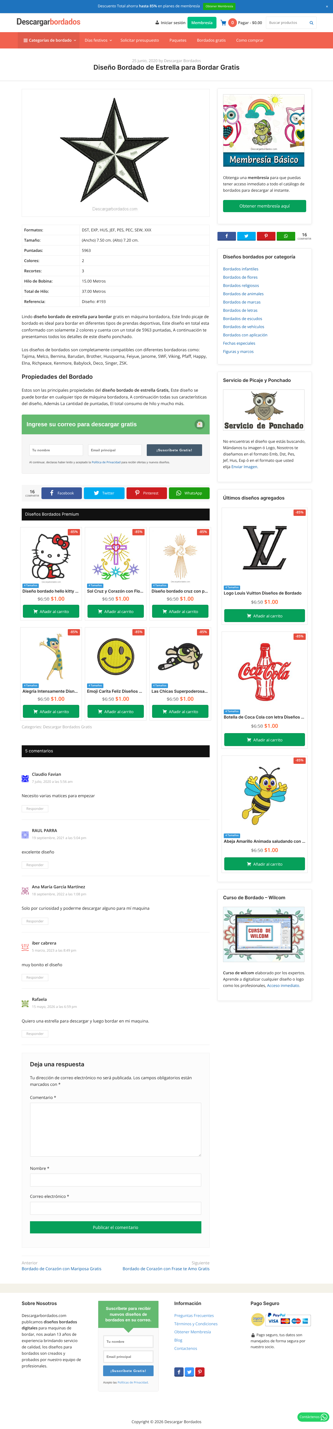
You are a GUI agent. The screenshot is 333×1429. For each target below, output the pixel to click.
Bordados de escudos (242, 318)
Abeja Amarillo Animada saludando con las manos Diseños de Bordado (264, 841)
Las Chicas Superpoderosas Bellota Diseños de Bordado (180, 691)
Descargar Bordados (182, 60)
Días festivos (96, 40)
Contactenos (185, 1348)
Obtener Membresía (192, 1331)
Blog (178, 1340)
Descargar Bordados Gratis (67, 726)
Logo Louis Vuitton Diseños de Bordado (263, 593)
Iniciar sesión (173, 22)
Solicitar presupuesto (139, 40)
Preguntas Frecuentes (194, 1315)
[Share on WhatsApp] (286, 236)
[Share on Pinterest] (266, 236)
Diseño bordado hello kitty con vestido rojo (51, 591)
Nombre (39, 1168)
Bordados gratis (211, 40)
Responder (35, 808)
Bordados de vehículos (243, 326)
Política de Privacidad (106, 462)
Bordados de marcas (242, 302)
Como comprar (250, 40)
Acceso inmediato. (283, 985)
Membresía (202, 22)
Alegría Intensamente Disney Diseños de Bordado (51, 691)
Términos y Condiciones (196, 1323)
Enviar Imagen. (244, 466)
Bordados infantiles (240, 269)
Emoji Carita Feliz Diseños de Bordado (115, 691)
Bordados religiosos (241, 285)
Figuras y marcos (238, 351)
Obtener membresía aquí (264, 206)
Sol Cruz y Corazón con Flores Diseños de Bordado (115, 591)
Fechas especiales (239, 343)
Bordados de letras (240, 310)
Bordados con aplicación (245, 335)
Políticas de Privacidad (133, 1382)
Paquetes (177, 40)
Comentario (43, 1097)
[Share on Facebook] (226, 236)
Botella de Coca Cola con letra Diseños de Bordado (264, 717)
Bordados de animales (243, 293)
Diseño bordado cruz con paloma (180, 591)
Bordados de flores (240, 277)
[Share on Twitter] (246, 236)
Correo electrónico (49, 1196)
